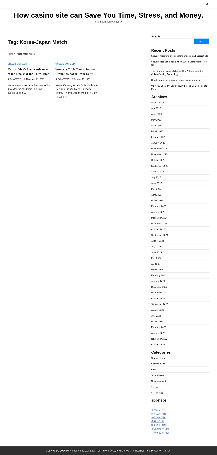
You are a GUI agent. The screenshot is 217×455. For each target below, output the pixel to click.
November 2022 (159, 338)
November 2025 (159, 154)
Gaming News (158, 358)
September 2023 (159, 304)
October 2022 (158, 344)
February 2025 (158, 206)
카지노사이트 (158, 413)
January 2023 (158, 333)
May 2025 (156, 189)
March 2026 (157, 131)
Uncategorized (17, 64)
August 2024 (157, 240)
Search (155, 36)
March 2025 (157, 200)
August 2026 (157, 102)
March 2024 (157, 269)
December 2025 (159, 148)
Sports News (157, 375)
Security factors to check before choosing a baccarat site (179, 56)
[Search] (207, 4)
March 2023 (157, 321)
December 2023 (159, 287)
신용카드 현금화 (160, 432)
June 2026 (156, 114)
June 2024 (156, 252)
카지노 (154, 386)
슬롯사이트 (157, 421)
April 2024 (156, 264)
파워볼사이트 (158, 417)
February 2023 (158, 327)
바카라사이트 (158, 425)
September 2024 (159, 235)
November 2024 (159, 223)
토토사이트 (157, 410)
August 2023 (157, 310)
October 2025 (158, 160)
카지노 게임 (157, 392)
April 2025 (156, 194)
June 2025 (156, 183)
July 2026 (156, 108)
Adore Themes (162, 450)
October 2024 (158, 229)
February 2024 (158, 275)
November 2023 (159, 292)
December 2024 (159, 217)
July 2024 (156, 246)
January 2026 (158, 142)
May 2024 (156, 258)
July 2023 (156, 315)
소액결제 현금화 (160, 429)
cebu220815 (15, 79)
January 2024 (158, 281)
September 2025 (159, 166)
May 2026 (156, 119)
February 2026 (158, 137)
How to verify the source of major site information (175, 80)
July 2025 (156, 177)
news (153, 369)
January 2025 (158, 212)
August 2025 (157, 171)
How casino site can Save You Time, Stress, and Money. (108, 15)
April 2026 (156, 125)
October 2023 (158, 298)
